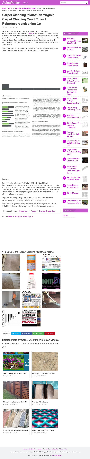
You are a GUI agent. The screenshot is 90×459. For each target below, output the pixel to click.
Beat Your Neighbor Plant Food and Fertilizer (18, 373)
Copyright (39, 449)
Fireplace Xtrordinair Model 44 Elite (73, 134)
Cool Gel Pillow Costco (40, 402)
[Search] (86, 2)
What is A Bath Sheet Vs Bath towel (15, 430)
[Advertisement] (31, 68)
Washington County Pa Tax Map (43, 373)
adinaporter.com (57, 455)
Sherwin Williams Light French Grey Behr (73, 143)
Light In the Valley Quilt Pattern (43, 430)
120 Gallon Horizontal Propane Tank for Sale (74, 41)
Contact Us (32, 449)
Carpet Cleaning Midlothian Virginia (20, 216)
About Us (55, 449)
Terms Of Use (47, 449)
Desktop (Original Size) (47, 211)
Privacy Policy (63, 449)
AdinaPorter (11, 2)
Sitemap (25, 449)
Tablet (33, 211)
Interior (25, 3)
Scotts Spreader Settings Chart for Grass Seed (73, 81)
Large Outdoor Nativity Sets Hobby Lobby (74, 152)
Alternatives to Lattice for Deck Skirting (16, 402)
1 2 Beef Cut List (72, 193)
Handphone (23, 211)
